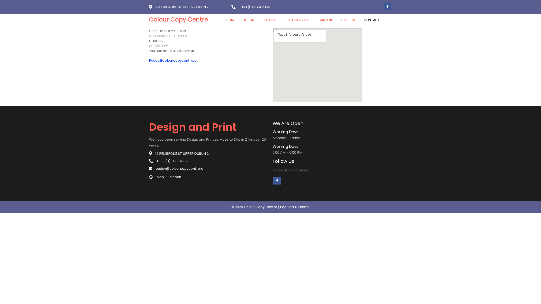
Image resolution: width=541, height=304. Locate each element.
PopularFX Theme (295, 207)
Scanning (325, 20)
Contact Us (374, 20)
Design (248, 20)
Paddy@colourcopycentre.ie (173, 60)
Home (230, 20)
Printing (269, 20)
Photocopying (296, 20)
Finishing (349, 20)
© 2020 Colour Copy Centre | (255, 207)
